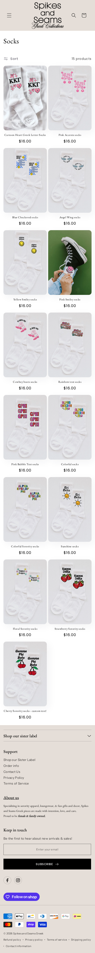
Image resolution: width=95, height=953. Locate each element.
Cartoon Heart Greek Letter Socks (25, 135)
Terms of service (57, 939)
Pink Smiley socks (69, 299)
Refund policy (12, 939)
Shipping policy (81, 939)
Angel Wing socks (69, 217)
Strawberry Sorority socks (70, 629)
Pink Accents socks (70, 135)
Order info (11, 766)
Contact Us (11, 772)
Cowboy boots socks (25, 382)
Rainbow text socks (70, 382)
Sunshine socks (70, 546)
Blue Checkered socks (25, 217)
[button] (9, 15)
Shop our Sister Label (19, 760)
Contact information (19, 946)
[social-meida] (7, 880)
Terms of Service (16, 783)
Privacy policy (34, 939)
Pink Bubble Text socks (25, 464)
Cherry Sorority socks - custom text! (25, 711)
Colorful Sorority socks (25, 546)
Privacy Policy (13, 778)
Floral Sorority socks (25, 629)
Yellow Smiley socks (25, 299)
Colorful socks (70, 464)
